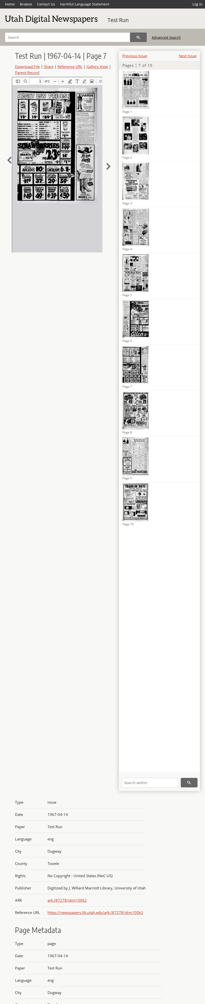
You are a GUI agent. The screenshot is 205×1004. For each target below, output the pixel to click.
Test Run (118, 20)
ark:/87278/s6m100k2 (67, 900)
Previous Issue (134, 55)
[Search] (138, 37)
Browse (26, 4)
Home (10, 4)
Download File (27, 66)
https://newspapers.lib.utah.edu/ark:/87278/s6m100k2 (95, 912)
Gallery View (97, 66)
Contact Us (46, 4)
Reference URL (70, 66)
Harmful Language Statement (84, 4)
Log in (197, 4)
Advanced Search (166, 37)
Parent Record (27, 72)
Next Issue (187, 55)
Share (49, 66)
